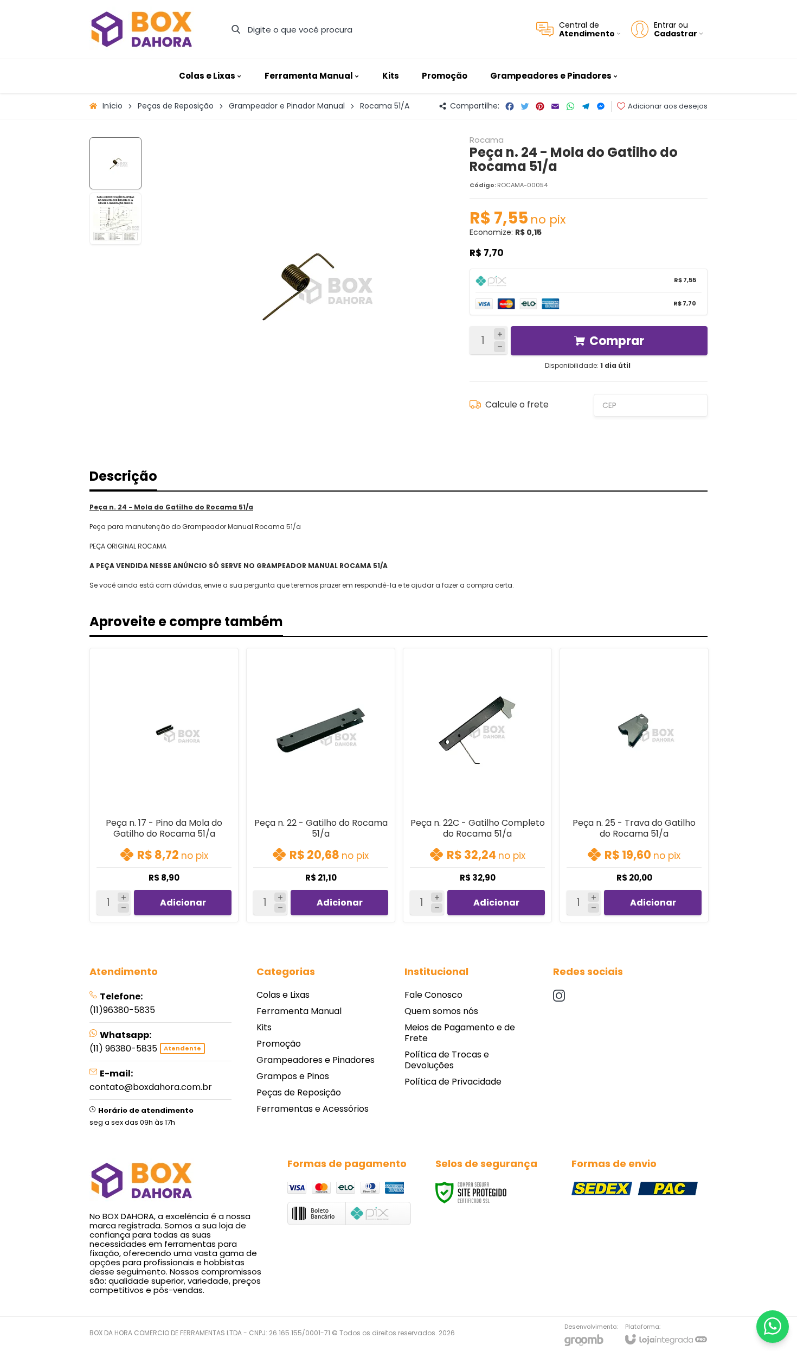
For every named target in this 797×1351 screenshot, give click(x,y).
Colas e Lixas (283, 995)
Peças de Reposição (176, 105)
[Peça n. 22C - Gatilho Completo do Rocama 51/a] (477, 785)
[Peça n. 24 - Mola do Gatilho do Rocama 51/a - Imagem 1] (115, 163)
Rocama (487, 140)
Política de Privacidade (453, 1081)
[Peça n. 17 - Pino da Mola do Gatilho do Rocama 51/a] (164, 785)
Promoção (278, 1043)
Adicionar (183, 902)
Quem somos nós (441, 1011)
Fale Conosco (433, 995)
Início (112, 105)
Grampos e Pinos (292, 1076)
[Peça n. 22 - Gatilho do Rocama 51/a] (321, 785)
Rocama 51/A (384, 105)
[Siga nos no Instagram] (559, 996)
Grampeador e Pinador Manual (287, 105)
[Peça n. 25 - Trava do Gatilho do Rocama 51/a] (634, 785)
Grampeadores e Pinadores (315, 1060)
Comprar (616, 341)
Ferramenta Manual (299, 1011)
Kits (264, 1027)
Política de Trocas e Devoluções (446, 1060)
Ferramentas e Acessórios (312, 1109)
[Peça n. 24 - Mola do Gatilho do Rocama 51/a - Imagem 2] (115, 219)
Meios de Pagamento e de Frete (459, 1032)
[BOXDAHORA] (141, 29)
